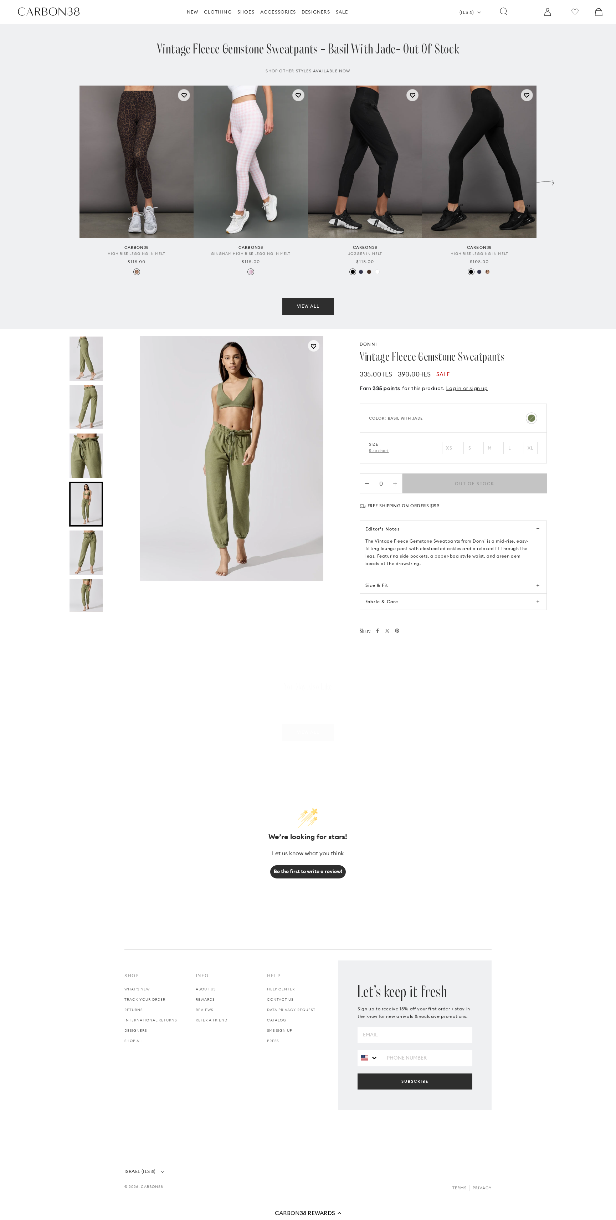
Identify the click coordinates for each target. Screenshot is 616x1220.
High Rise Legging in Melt (136, 253)
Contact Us (280, 999)
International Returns (150, 1020)
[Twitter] (387, 631)
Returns (133, 1010)
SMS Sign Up (279, 1030)
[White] (377, 272)
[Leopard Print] (136, 272)
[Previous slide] (70, 181)
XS (449, 448)
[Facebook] (377, 631)
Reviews (204, 1010)
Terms (459, 1187)
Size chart (379, 450)
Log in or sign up (467, 388)
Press (273, 1041)
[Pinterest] (397, 631)
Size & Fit (376, 585)
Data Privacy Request (291, 1010)
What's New (137, 989)
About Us (206, 989)
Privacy (482, 1187)
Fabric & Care (382, 601)
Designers (135, 1030)
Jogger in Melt (365, 253)
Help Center (281, 989)
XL (531, 448)
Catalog (276, 1020)
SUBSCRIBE (414, 1081)
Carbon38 (152, 1186)
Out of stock (474, 483)
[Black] (352, 272)
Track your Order (144, 999)
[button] (308, 1213)
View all (308, 306)
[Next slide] (545, 181)
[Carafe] (369, 272)
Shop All (134, 1041)
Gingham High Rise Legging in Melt (251, 253)
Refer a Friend (211, 1020)
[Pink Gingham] (250, 272)
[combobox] (369, 1058)
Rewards (205, 999)
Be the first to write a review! (308, 871)
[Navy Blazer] (361, 272)
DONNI (368, 344)
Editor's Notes (382, 529)
